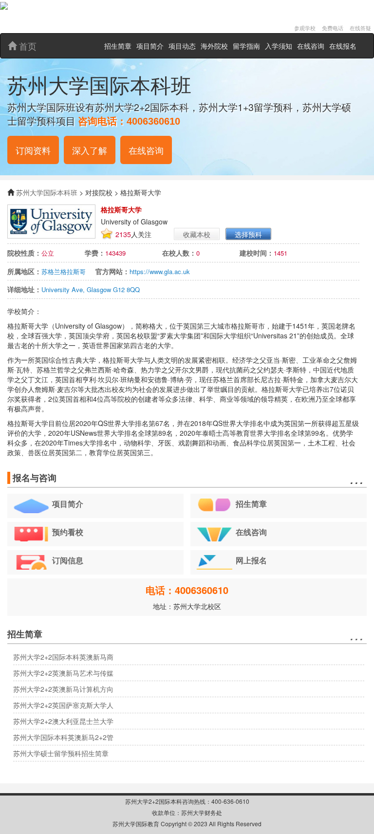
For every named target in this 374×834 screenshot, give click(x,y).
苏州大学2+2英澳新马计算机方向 (63, 689)
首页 (27, 45)
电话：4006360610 (187, 590)
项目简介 (150, 46)
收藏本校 (196, 234)
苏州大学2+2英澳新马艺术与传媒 (63, 673)
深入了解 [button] (89, 150)
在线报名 (342, 46)
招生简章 (117, 46)
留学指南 (246, 46)
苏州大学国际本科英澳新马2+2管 (63, 737)
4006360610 (153, 121)
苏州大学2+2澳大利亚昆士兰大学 (63, 721)
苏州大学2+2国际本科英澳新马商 (63, 657)
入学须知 (278, 46)
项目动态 (182, 46)
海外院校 (214, 46)
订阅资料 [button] (33, 150)
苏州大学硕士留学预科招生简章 (61, 753)
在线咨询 (310, 46)
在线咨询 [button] (146, 150)
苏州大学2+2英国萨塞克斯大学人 (63, 705)
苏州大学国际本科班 (46, 192)
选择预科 (248, 234)
